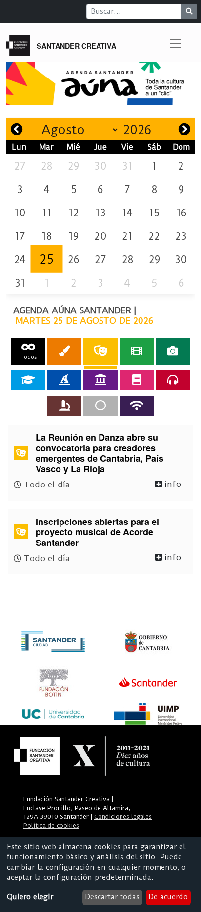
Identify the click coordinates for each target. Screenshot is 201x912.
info (171, 484)
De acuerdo (168, 897)
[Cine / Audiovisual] (137, 351)
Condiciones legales (123, 816)
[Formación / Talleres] (28, 380)
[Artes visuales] (64, 351)
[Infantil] (64, 380)
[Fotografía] (173, 351)
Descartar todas (112, 897)
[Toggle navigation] (175, 43)
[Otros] (100, 406)
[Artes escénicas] (100, 351)
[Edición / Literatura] (137, 380)
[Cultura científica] (64, 406)
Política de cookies (51, 825)
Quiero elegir (30, 897)
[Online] (137, 406)
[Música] (173, 380)
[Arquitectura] (100, 380)
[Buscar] (189, 11)
